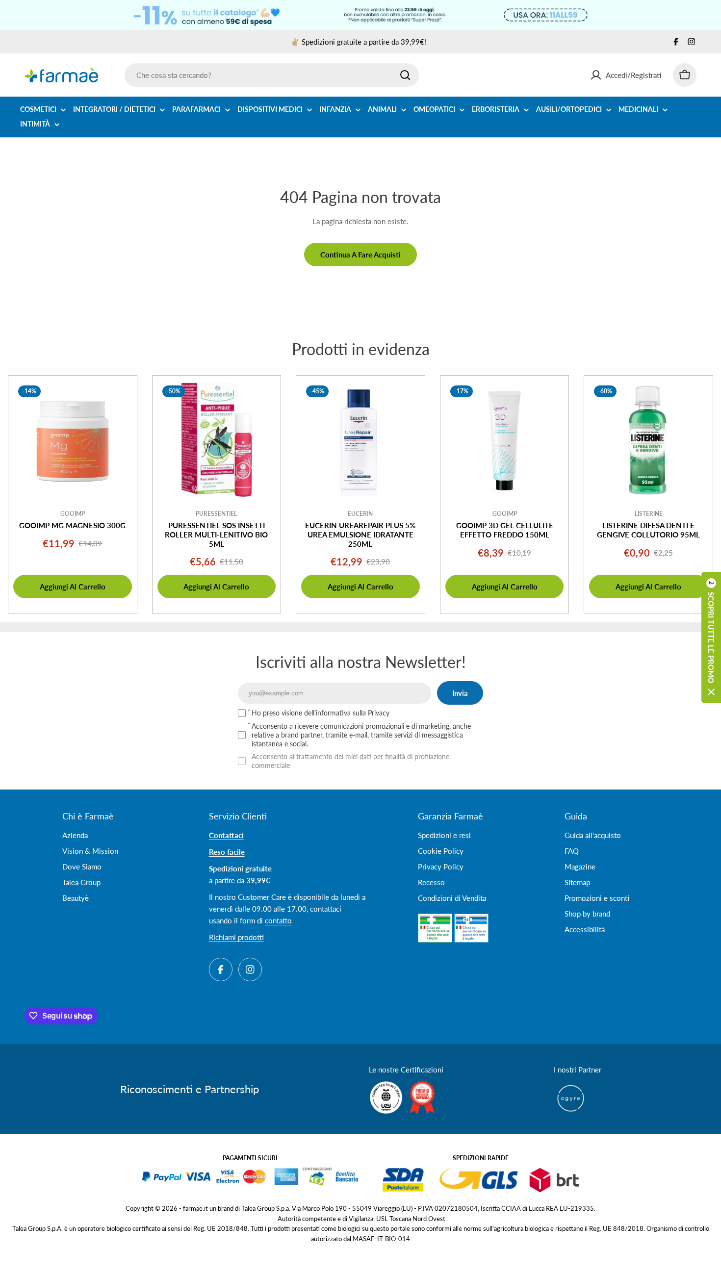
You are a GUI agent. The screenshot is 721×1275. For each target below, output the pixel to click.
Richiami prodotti (236, 937)
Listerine (649, 513)
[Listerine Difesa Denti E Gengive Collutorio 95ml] (648, 440)
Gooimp (72, 513)
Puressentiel (216, 513)
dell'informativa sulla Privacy (346, 713)
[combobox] (272, 75)
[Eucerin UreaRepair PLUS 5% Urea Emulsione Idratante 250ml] (360, 440)
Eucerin (360, 513)
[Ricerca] (405, 75)
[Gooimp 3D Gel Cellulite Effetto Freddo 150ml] (504, 440)
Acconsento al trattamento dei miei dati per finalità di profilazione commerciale (350, 760)
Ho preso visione (320, 713)
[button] (711, 637)
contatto (278, 920)
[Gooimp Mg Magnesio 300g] (72, 440)
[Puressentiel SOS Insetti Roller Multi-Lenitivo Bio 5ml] (216, 440)
